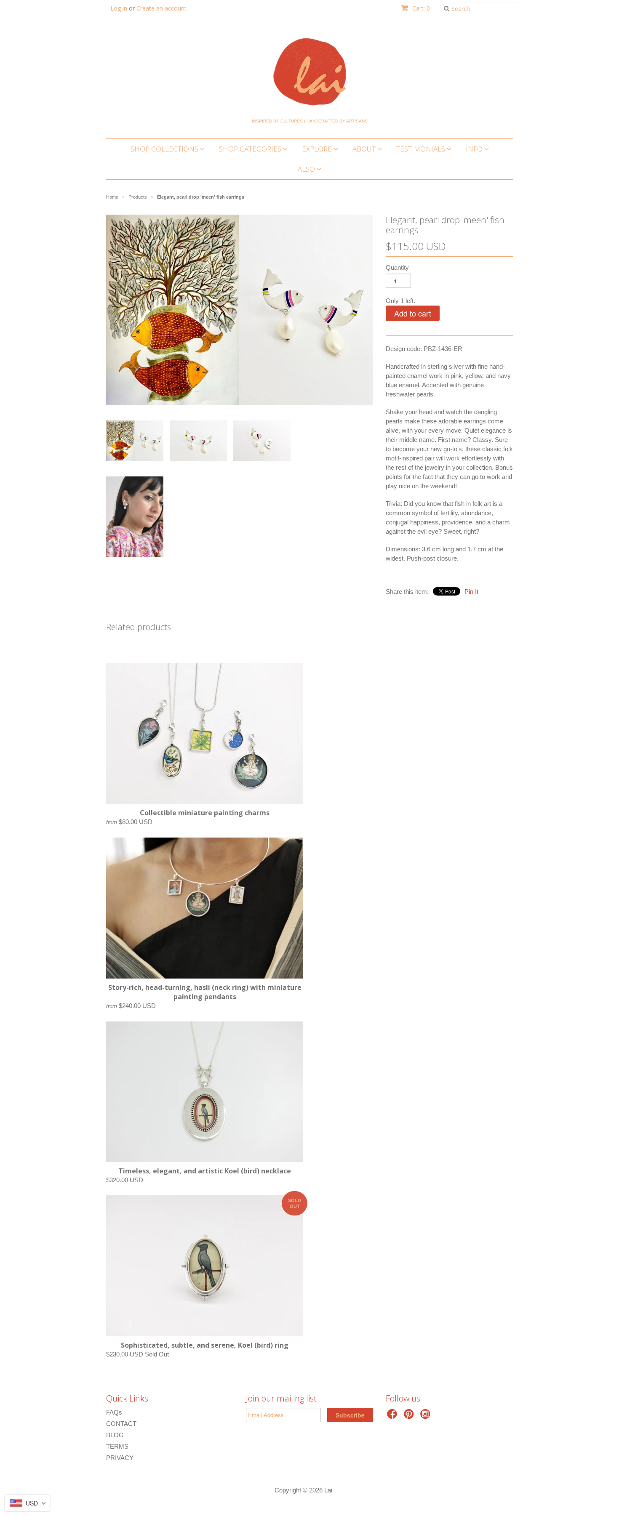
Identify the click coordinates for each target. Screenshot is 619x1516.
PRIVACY (119, 1457)
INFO (475, 149)
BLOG (115, 1435)
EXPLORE (318, 149)
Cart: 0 (420, 8)
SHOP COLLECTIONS (165, 149)
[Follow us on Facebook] (393, 1416)
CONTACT (121, 1423)
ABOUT (364, 149)
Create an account (161, 8)
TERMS (117, 1446)
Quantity (397, 267)
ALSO (307, 169)
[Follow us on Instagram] (426, 1416)
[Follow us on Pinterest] (410, 1416)
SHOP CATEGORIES (251, 149)
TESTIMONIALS (421, 149)
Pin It (471, 591)
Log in (118, 8)
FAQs (114, 1412)
